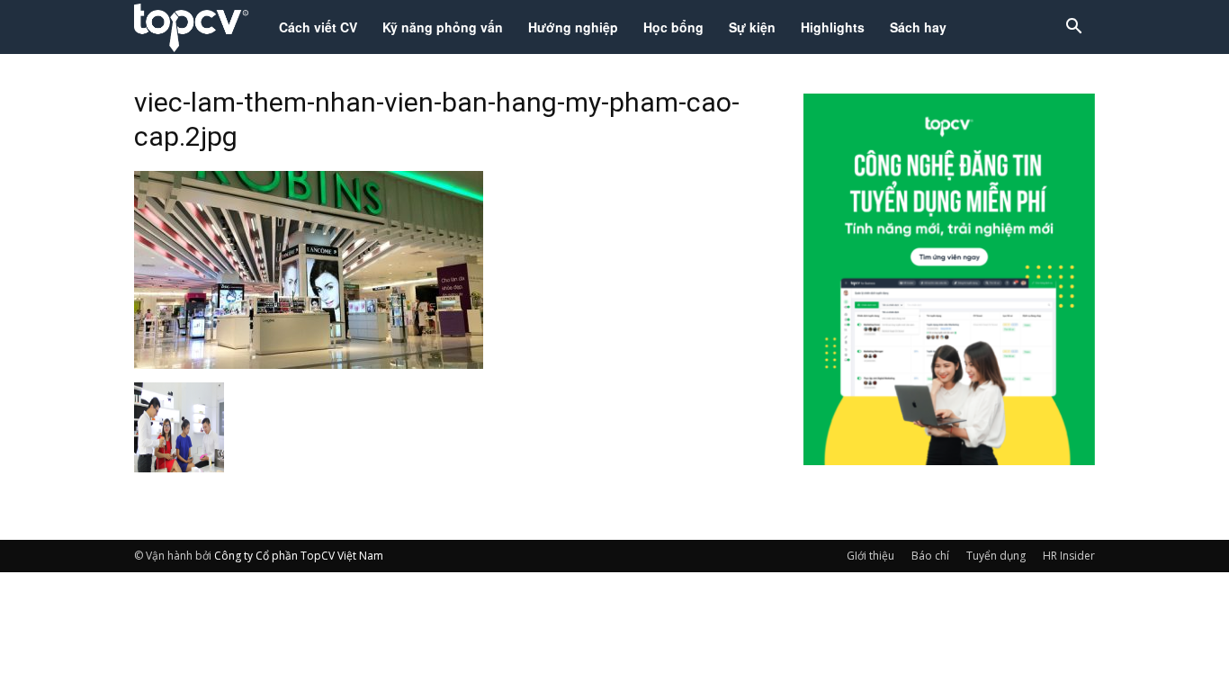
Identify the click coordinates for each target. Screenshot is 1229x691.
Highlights (833, 27)
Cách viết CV (318, 27)
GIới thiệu (870, 555)
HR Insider (1069, 555)
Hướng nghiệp (573, 27)
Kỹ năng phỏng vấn (442, 27)
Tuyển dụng (996, 555)
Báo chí (930, 555)
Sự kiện (752, 27)
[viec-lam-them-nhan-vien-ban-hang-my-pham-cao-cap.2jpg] (308, 363)
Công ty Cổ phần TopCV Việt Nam (298, 555)
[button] (1073, 28)
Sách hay (918, 27)
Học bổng (673, 27)
